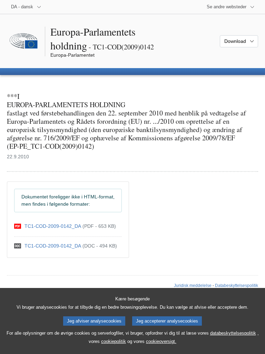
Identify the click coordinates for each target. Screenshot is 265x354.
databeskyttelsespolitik (233, 333)
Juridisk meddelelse (193, 285)
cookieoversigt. (161, 341)
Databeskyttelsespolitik (236, 285)
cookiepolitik (113, 341)
